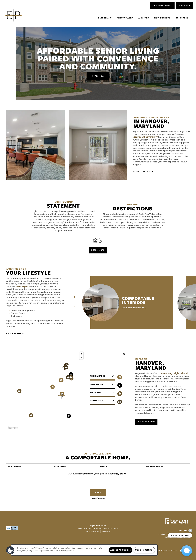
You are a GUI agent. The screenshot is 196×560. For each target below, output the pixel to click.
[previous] (74, 297)
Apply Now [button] (98, 76)
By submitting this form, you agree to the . (98, 474)
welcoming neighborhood (174, 373)
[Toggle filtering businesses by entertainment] (119, 385)
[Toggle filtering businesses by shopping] (119, 393)
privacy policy (118, 474)
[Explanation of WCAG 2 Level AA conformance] (12, 528)
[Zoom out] (81, 357)
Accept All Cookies (120, 550)
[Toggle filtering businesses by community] (119, 402)
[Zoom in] (81, 354)
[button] (162, 5)
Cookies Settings (144, 550)
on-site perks (23, 286)
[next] (74, 306)
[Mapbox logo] (13, 427)
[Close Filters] (124, 353)
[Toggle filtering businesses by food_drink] (119, 377)
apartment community (145, 137)
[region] (45, 390)
